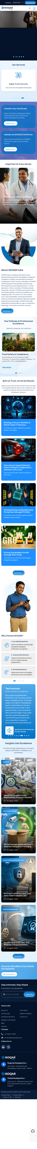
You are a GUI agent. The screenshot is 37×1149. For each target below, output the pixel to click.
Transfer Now (10, 123)
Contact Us (24, 1017)
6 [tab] (18, 735)
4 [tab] (21, 56)
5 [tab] (23, 56)
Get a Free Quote (22, 51)
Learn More (7, 51)
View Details (6, 367)
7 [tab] (20, 735)
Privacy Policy (17, 1095)
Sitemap (18, 1097)
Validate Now (10, 149)
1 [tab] (13, 56)
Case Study (24, 1010)
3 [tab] (19, 56)
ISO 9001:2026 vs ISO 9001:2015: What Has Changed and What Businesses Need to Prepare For (17, 944)
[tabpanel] (18, 35)
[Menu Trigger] (34, 8)
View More (18, 573)
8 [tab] (24, 735)
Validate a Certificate (8, 1020)
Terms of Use (7, 1097)
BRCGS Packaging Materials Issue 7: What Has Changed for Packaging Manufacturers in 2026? (18, 845)
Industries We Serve (8, 1017)
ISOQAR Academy (25, 1013)
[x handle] (8, 1047)
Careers (8, 3)
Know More (6, 311)
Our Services (5, 1013)
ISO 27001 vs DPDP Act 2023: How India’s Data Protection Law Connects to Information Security (17, 895)
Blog (2, 1023)
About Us (4, 1010)
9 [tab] (26, 735)
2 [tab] (16, 56)
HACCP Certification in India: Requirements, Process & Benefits (18, 796)
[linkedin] (3, 1047)
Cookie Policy (5, 1095)
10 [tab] (28, 735)
